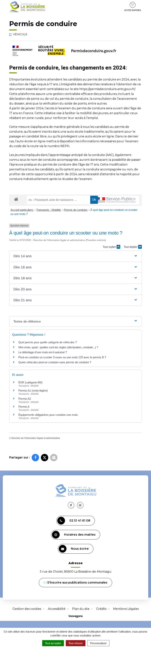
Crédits (101, 609)
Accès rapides (132, 10)
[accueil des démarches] (16, 199)
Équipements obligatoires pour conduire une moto (48, 414)
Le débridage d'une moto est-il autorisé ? (42, 352)
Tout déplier (131, 246)
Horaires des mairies (80, 534)
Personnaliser (98, 643)
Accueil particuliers (22, 209)
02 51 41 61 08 (79, 520)
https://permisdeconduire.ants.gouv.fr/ (107, 89)
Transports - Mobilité (49, 209)
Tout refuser (76, 643)
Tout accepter (53, 643)
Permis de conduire (76, 209)
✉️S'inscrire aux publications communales (75, 582)
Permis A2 (24, 398)
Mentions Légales (126, 609)
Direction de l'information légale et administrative (35, 438)
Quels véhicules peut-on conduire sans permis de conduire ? (54, 362)
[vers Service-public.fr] (116, 200)
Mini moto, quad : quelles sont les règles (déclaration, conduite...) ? (58, 347)
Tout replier (110, 246)
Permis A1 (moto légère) (33, 390)
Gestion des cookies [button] (27, 609)
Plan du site (80, 609)
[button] (75, 256)
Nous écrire (80, 548)
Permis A (23, 406)
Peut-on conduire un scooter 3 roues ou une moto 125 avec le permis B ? (62, 357)
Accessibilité (56, 609)
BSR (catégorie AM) (30, 382)
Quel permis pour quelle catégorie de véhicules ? (47, 342)
